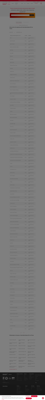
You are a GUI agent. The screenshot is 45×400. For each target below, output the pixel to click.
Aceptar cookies (28, 398)
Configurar (27, 396)
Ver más (3, 399)
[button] (43, 398)
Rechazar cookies (34, 396)
